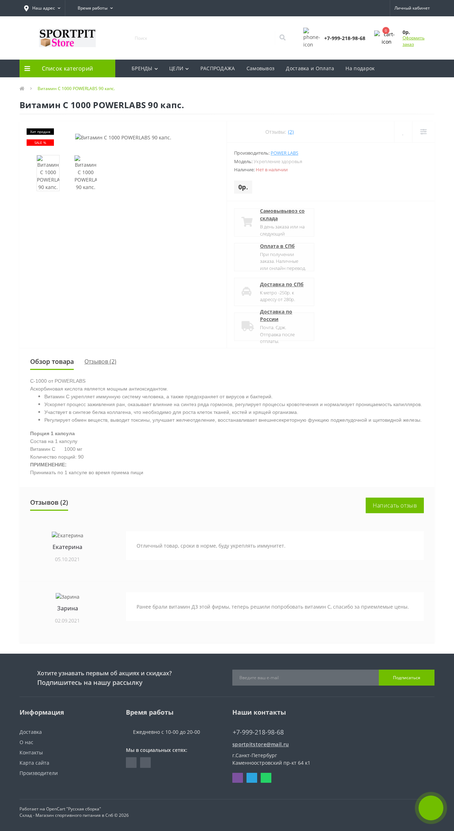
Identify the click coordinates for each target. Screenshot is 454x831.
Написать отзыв (395, 505)
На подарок (360, 68)
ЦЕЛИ (176, 68)
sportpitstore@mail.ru (260, 744)
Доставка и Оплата (310, 68)
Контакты (31, 752)
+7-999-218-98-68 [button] (258, 732)
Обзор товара (52, 361)
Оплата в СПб (277, 246)
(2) (291, 131)
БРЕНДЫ (142, 68)
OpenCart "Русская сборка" (73, 809)
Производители (39, 773)
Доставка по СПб (282, 284)
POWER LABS (284, 153)
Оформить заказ (414, 41)
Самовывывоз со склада (282, 214)
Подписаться (406, 678)
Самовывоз (261, 68)
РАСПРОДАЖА (217, 68)
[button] (42, 8)
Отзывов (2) (100, 361)
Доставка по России (276, 315)
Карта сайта (34, 762)
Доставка (31, 731)
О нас (26, 742)
